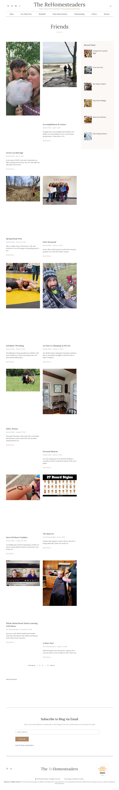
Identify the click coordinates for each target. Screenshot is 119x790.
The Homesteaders (59, 4)
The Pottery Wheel (99, 84)
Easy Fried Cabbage (99, 100)
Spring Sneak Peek (14, 238)
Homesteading (79, 14)
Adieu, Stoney (12, 429)
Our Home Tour (26, 14)
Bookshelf (42, 14)
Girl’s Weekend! (49, 242)
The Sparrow (48, 534)
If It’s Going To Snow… (100, 134)
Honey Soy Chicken (99, 117)
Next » (52, 665)
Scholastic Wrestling (15, 345)
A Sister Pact (48, 643)
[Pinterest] (12, 6)
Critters (94, 14)
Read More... (10, 169)
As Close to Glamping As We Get (56, 345)
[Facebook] (8, 6)
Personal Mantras (50, 451)
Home (12, 14)
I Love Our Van (98, 67)
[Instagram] (20, 6)
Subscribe (22, 739)
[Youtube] (16, 6)
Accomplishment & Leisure (54, 124)
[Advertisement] (59, 694)
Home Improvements (60, 14)
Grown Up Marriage (14, 153)
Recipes (106, 14)
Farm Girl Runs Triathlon (16, 537)
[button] (110, 6)
